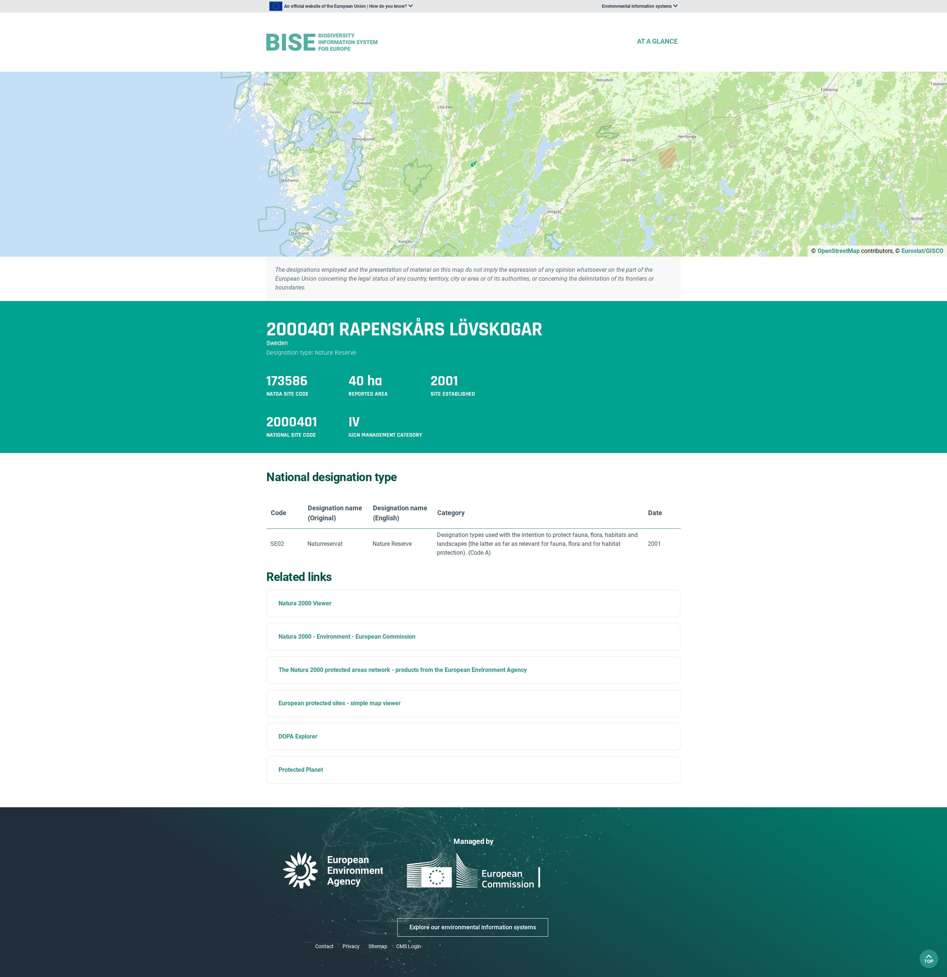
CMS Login (408, 946)
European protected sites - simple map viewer (340, 703)
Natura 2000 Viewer (305, 603)
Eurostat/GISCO (922, 250)
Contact (324, 946)
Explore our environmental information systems (473, 927)
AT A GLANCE (657, 41)
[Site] (448, 42)
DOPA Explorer (298, 736)
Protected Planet (301, 769)
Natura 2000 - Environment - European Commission (347, 636)
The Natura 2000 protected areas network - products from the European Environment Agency (403, 669)
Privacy (351, 946)
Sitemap (377, 946)
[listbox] (341, 6)
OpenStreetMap (839, 250)
